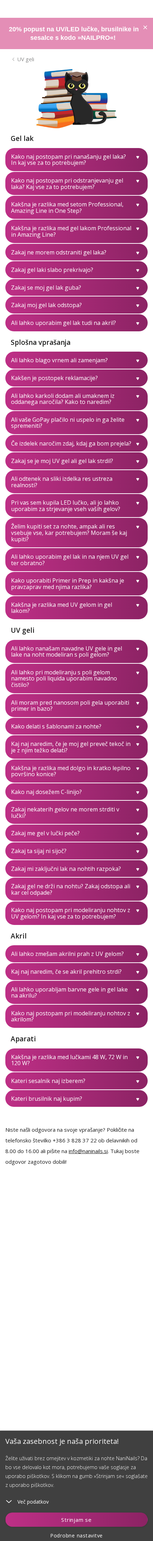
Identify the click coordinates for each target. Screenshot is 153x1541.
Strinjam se (76, 1519)
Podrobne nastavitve (76, 1535)
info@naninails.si (88, 1151)
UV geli (25, 59)
